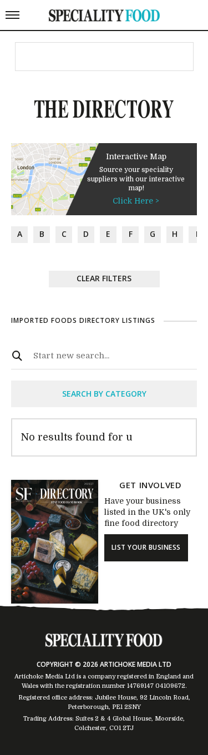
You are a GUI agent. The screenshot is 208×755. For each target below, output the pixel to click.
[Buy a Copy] (54, 600)
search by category (104, 393)
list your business (146, 547)
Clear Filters (104, 278)
